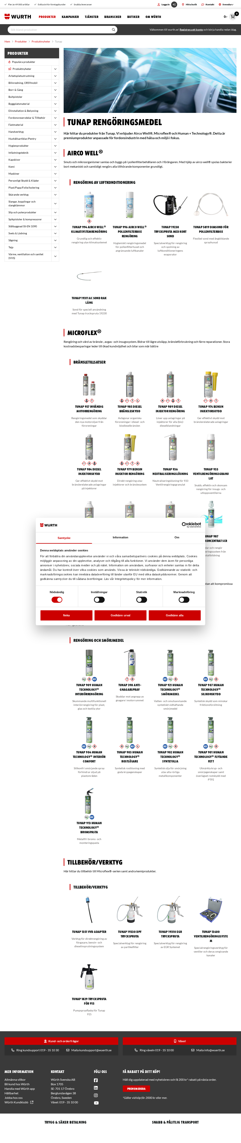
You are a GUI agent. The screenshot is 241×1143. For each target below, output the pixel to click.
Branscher (112, 16)
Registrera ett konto (191, 29)
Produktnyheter (41, 41)
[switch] (99, 600)
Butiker (133, 16)
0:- (230, 15)
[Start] (19, 16)
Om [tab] (177, 537)
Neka (66, 615)
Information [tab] (120, 537)
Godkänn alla (174, 615)
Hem (7, 41)
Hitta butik (191, 4)
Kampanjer (70, 16)
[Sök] (113, 29)
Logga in (166, 4)
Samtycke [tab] (64, 538)
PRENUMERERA (136, 1088)
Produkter (47, 16)
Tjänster (91, 16)
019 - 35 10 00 (68, 1102)
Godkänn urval (120, 615)
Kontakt (210, 4)
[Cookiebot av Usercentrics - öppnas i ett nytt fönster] (184, 525)
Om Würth (153, 16)
